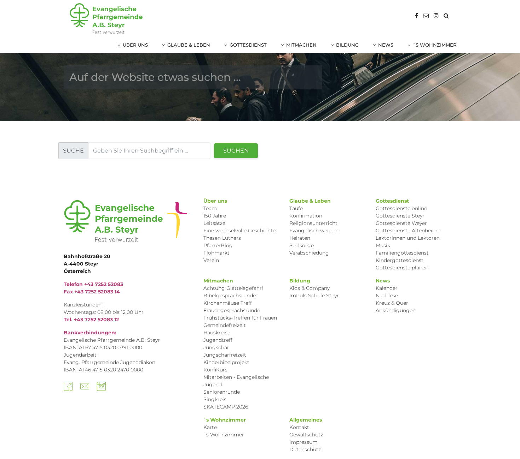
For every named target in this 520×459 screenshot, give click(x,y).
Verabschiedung (309, 253)
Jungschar (216, 347)
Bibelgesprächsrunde (229, 295)
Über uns (135, 45)
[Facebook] (416, 15)
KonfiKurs (215, 369)
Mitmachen (301, 45)
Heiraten (299, 238)
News (385, 45)
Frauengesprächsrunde (231, 310)
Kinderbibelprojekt (226, 362)
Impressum (303, 442)
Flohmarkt (216, 253)
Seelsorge (301, 245)
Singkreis (214, 399)
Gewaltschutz (306, 434)
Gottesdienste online (401, 208)
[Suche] (446, 15)
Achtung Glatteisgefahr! (233, 288)
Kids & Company (309, 288)
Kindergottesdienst (399, 260)
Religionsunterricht (313, 223)
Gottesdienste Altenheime (408, 230)
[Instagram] (436, 15)
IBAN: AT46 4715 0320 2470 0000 (103, 369)
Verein (211, 260)
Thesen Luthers (222, 238)
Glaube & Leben (188, 45)
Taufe (296, 208)
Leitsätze (214, 223)
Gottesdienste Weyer (401, 223)
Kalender (387, 288)
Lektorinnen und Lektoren (408, 238)
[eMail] (426, 15)
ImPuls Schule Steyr (314, 295)
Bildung (347, 45)
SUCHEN (236, 150)
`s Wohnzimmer (434, 45)
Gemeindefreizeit (224, 325)
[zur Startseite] (106, 19)
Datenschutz (305, 449)
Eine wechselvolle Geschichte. (240, 230)
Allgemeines (305, 420)
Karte (210, 427)
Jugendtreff (217, 340)
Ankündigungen (396, 310)
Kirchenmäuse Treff (227, 303)
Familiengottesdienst (402, 253)
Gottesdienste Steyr (400, 216)
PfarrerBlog (218, 245)
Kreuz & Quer (392, 303)
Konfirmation (305, 216)
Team (210, 208)
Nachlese (387, 295)
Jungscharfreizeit (224, 355)
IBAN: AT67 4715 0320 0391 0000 (103, 347)
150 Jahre (214, 216)
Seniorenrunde (221, 392)
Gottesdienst (248, 45)
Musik (383, 245)
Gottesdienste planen (402, 267)
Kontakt (299, 427)
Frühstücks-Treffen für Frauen (240, 318)
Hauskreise (216, 332)
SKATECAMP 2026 (225, 407)
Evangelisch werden (314, 230)
